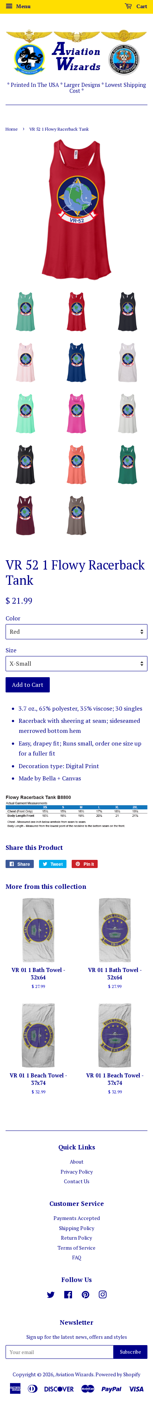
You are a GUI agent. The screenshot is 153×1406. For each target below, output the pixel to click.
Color (13, 618)
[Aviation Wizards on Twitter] (51, 1296)
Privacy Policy (77, 1171)
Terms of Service (76, 1247)
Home (12, 129)
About (77, 1161)
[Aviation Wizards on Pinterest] (85, 1296)
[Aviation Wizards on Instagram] (102, 1296)
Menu (22, 6)
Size (11, 650)
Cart (141, 6)
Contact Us (76, 1181)
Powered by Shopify (117, 1374)
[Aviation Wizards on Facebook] (68, 1296)
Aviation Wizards (74, 1374)
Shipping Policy (76, 1228)
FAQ (76, 1257)
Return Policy (76, 1237)
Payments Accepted (76, 1218)
